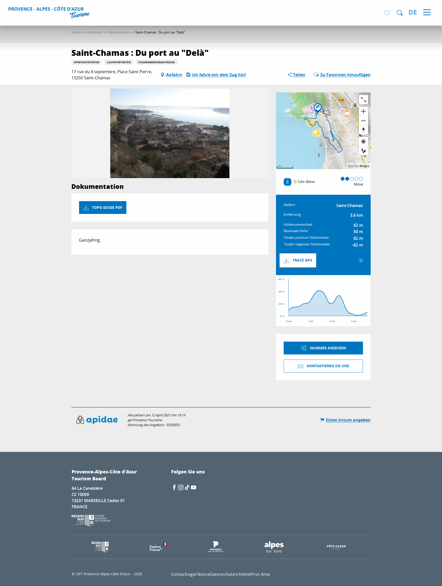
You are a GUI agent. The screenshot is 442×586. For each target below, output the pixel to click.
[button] (400, 13)
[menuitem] (49, 13)
